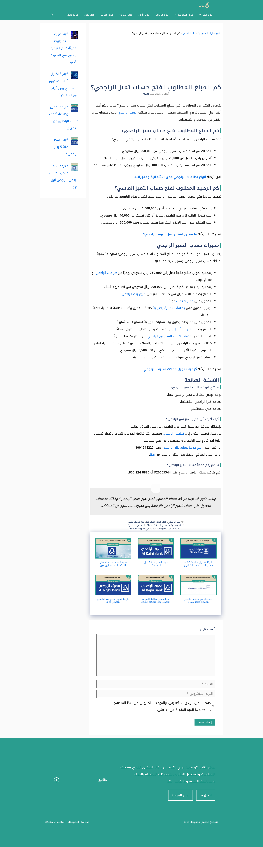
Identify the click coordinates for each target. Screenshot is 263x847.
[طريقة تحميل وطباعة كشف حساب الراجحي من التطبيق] (198, 555)
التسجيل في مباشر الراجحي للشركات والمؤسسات (198, 600)
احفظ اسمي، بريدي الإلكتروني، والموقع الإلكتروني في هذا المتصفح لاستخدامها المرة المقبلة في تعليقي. (163, 706)
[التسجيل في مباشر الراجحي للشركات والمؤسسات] (198, 591)
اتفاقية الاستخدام (55, 821)
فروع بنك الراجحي (133, 294)
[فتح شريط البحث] (52, 15)
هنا (152, 455)
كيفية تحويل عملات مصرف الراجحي (170, 369)
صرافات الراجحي (106, 273)
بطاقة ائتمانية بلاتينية (169, 308)
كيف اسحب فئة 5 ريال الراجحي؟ (156, 564)
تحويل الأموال (183, 329)
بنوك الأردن (144, 15)
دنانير (218, 33)
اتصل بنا (206, 795)
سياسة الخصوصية (78, 821)
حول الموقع (180, 795)
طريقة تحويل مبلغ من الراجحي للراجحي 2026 (113, 600)
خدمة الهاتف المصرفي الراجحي (169, 336)
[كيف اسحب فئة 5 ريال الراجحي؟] (156, 555)
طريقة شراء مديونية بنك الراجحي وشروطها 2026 (154, 529)
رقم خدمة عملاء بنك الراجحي (182, 448)
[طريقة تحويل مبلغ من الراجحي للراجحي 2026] (113, 591)
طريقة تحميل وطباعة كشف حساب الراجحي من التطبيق (198, 564)
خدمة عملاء (72, 15)
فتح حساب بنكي (136, 522)
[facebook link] (56, 779)
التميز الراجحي (127, 112)
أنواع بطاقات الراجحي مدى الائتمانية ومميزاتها (169, 177)
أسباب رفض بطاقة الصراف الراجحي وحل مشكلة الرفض (155, 600)
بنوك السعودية (185, 15)
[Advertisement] (155, 60)
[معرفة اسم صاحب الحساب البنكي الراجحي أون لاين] (113, 555)
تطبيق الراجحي (173, 434)
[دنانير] (202, 5)
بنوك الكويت (107, 15)
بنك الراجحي (189, 33)
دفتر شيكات (184, 301)
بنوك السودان (125, 15)
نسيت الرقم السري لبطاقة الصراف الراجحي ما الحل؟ (154, 525)
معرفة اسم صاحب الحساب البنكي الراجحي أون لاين (113, 564)
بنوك (164, 522)
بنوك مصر (207, 15)
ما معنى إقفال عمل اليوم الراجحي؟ (170, 234)
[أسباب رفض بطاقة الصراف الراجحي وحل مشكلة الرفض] (156, 591)
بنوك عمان (89, 15)
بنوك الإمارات (161, 15)
